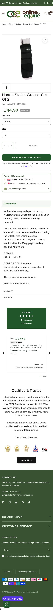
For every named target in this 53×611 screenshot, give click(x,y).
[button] (3, 353)
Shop (11, 24)
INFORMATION (12, 516)
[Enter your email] (48, 550)
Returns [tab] (8, 297)
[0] (49, 13)
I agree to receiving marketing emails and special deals (27, 556)
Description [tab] (10, 204)
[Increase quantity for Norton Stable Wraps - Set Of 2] (12, 145)
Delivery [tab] (8, 291)
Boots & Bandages (13, 283)
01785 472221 (15, 491)
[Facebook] (5, 502)
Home (4, 24)
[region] (26, 353)
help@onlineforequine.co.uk (20, 495)
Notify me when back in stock (26, 157)
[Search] (45, 13)
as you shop (19, 189)
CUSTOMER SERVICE (17, 526)
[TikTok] (31, 502)
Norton (18, 24)
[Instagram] (12, 502)
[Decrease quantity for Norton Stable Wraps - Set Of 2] (4, 145)
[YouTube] (18, 503)
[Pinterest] (25, 502)
